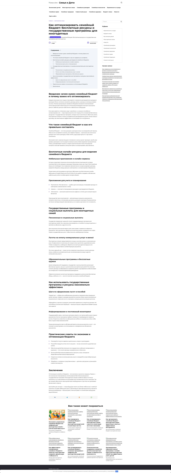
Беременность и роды (114, 7)
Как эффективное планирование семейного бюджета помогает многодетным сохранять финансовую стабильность (56, 451)
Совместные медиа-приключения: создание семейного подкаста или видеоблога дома (112, 78)
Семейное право (54, 12)
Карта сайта (52, 16)
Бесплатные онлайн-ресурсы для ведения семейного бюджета (71, 60)
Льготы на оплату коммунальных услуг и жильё (68, 72)
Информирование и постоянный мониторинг (68, 82)
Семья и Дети (67, 2)
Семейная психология (98, 7)
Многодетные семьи (68, 7)
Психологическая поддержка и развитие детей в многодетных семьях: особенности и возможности (94, 451)
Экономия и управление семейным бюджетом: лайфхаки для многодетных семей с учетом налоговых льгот (57, 425)
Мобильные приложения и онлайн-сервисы (67, 62)
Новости (116, 12)
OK (116, 471)
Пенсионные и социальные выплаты (65, 70)
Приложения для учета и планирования (66, 64)
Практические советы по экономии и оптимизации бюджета (70, 84)
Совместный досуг (81, 12)
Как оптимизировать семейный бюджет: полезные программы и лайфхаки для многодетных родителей (76, 451)
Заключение (56, 86)
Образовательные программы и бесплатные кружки (69, 74)
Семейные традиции (67, 12)
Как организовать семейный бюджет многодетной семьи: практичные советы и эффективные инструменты (113, 423)
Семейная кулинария (83, 7)
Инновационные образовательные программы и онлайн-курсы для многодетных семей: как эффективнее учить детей (114, 451)
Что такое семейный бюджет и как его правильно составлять (70, 57)
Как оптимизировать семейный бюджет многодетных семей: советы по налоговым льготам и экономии (94, 422)
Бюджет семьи (107, 12)
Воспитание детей (54, 7)
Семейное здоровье (95, 12)
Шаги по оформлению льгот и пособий (66, 80)
